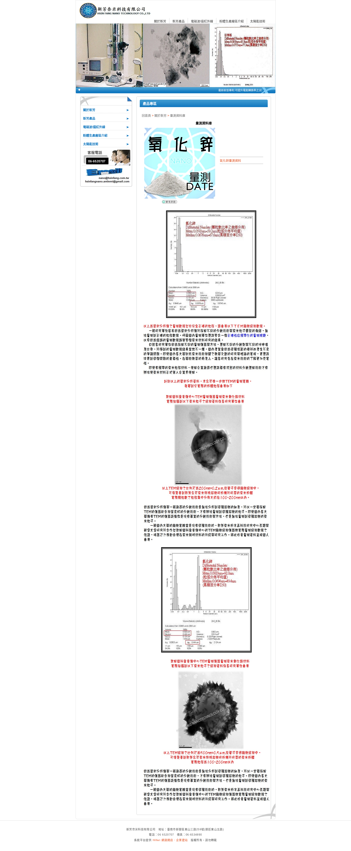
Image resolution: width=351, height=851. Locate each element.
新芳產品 (178, 21)
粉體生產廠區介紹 (231, 21)
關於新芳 (160, 21)
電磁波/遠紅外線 (202, 21)
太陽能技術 (257, 21)
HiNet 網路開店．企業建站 (170, 840)
